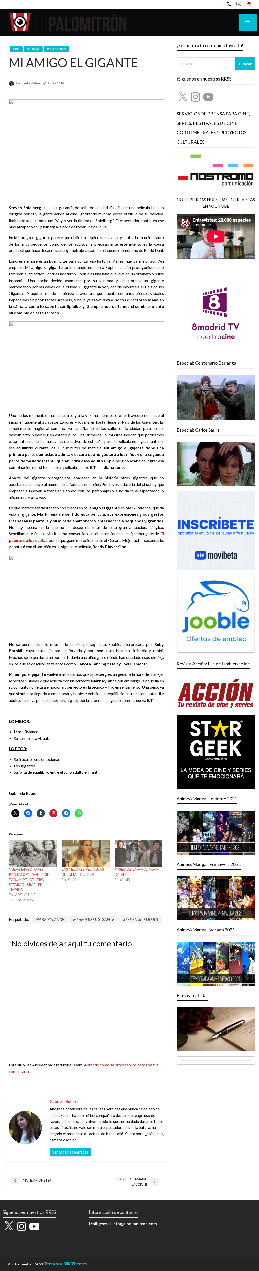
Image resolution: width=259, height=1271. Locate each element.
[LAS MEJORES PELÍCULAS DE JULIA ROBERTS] (86, 853)
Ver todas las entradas (70, 1152)
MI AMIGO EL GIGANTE (93, 919)
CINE (16, 49)
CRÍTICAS (33, 49)
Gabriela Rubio (28, 83)
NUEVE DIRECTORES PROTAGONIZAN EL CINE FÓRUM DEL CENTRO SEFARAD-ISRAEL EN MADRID (30, 879)
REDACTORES (56, 49)
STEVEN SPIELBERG (140, 919)
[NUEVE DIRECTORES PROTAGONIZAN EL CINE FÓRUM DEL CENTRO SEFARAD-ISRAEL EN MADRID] (33, 853)
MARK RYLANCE (49, 919)
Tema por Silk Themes (65, 1263)
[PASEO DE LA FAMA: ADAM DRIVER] (138, 853)
